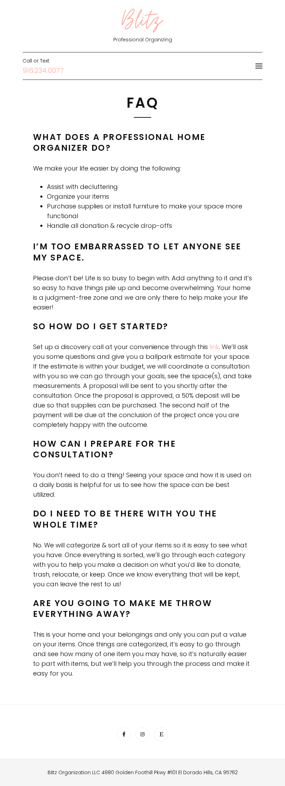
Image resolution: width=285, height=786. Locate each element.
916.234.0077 (43, 70)
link (214, 346)
